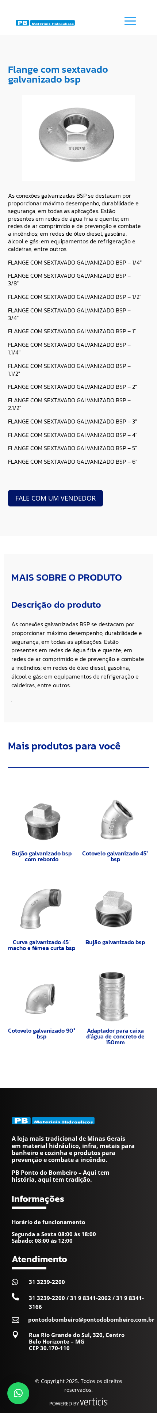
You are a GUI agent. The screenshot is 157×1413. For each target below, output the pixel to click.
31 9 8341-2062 (90, 1298)
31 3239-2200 (47, 1281)
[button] (18, 1393)
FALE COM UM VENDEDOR (55, 498)
